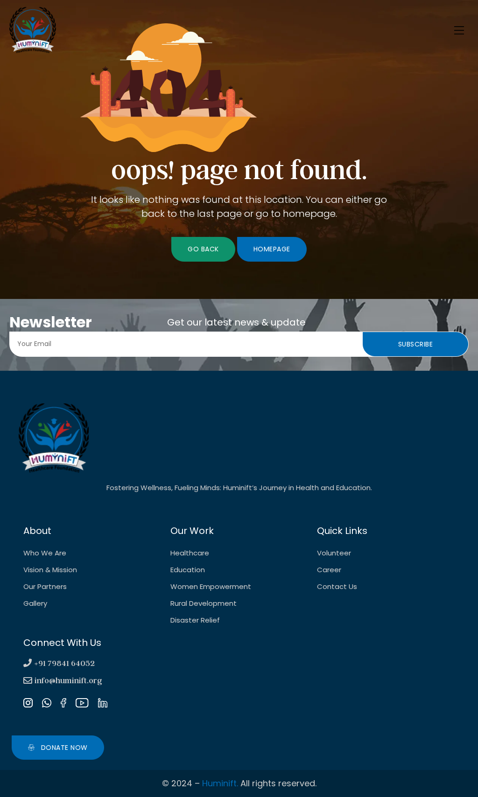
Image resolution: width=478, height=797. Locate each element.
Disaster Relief (195, 620)
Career (329, 570)
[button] (58, 747)
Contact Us (337, 586)
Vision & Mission (50, 570)
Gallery (35, 603)
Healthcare (189, 553)
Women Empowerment (210, 586)
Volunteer (334, 553)
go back (203, 249)
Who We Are (44, 553)
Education (187, 570)
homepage (271, 249)
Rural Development (203, 603)
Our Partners (45, 586)
